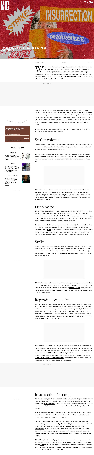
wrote (49, 229)
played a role (61, 424)
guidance (65, 192)
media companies (52, 253)
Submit (26, 138)
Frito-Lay (37, 283)
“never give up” (41, 426)
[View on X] (64, 176)
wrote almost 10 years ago (83, 216)
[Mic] (5, 5)
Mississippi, (64, 353)
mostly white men (49, 403)
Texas (56, 353)
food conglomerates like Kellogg (69, 253)
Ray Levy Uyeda (40, 62)
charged (75, 447)
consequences (39, 428)
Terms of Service (25, 140)
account (59, 79)
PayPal (81, 421)
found (42, 444)
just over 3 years (49, 433)
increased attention (48, 197)
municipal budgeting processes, (72, 76)
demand (65, 283)
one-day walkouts (74, 287)
